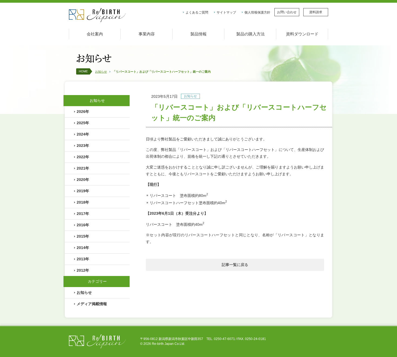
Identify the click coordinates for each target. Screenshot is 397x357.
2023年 (83, 145)
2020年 (83, 179)
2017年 (83, 213)
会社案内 (95, 34)
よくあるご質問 (197, 12)
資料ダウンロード (302, 34)
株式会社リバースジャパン (97, 15)
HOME (83, 71)
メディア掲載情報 (92, 304)
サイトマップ (226, 12)
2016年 (83, 225)
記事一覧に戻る (235, 264)
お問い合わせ (287, 12)
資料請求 (315, 12)
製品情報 (198, 34)
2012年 (83, 270)
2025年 (83, 123)
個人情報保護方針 (257, 12)
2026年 (83, 111)
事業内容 (147, 34)
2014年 (83, 247)
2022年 (83, 157)
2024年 (83, 134)
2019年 (83, 191)
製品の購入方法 (250, 34)
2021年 (83, 168)
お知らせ (101, 71)
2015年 (83, 236)
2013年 (83, 259)
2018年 (83, 202)
